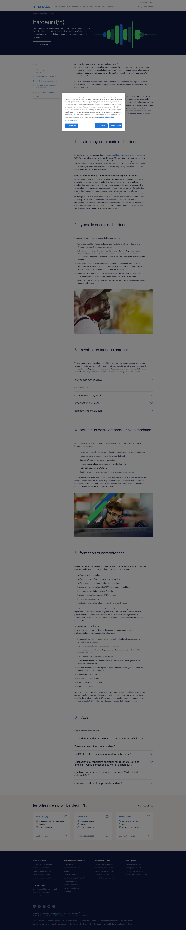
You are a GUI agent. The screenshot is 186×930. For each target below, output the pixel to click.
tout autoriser (116, 125)
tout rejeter (101, 125)
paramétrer (72, 125)
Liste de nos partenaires (71, 120)
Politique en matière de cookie (106, 117)
